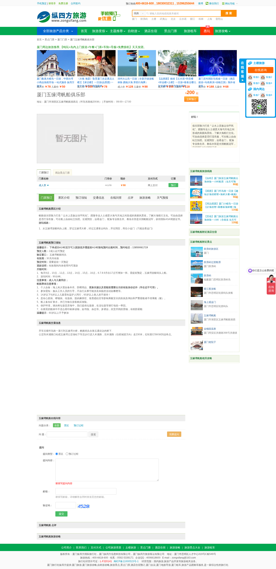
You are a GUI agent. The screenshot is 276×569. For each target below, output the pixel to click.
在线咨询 (261, 70)
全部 (56, 425)
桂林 (201, 19)
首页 (84, 31)
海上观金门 (210, 302)
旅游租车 (190, 31)
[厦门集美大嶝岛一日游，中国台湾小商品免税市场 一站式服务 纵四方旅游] (56, 75)
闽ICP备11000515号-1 (126, 561)
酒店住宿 (150, 31)
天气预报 (162, 197)
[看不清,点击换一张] (83, 506)
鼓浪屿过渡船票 (212, 262)
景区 (66, 425)
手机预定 (42, 3)
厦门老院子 (210, 342)
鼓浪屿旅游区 (211, 248)
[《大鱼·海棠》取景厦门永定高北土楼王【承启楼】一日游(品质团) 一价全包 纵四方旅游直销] (96, 75)
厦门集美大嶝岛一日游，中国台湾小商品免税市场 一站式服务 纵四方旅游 (55, 82)
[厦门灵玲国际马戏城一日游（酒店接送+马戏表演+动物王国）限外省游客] (217, 75)
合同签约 (75, 3)
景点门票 (170, 31)
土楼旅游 (130, 547)
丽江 (192, 19)
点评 (130, 197)
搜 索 (228, 13)
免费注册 (63, 3)
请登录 (52, 3)
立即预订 (191, 99)
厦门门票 (62, 39)
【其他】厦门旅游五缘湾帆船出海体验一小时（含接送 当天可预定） (221, 220)
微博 (200, 3)
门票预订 (46, 197)
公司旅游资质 (113, 547)
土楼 (153, 19)
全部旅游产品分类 (56, 31)
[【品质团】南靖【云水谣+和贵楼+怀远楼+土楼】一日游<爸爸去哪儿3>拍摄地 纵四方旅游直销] (177, 75)
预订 (173, 185)
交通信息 (98, 197)
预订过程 (78, 425)
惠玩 (205, 30)
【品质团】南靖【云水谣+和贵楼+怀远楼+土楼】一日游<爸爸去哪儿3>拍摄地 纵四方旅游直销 (177, 82)
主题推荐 (116, 31)
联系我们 (81, 547)
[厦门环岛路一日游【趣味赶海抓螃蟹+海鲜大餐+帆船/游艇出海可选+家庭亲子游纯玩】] (196, 197)
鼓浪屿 (144, 19)
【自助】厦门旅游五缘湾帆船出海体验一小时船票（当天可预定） (221, 182)
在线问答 (116, 197)
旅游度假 (98, 31)
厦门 (134, 19)
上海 (209, 19)
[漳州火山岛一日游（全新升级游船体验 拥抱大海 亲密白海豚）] (137, 75)
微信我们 (214, 3)
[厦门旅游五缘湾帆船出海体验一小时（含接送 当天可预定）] (196, 223)
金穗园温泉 (210, 328)
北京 (173, 19)
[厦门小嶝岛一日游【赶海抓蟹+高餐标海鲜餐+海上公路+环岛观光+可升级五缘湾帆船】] (196, 210)
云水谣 (182, 19)
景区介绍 (64, 197)
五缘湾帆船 (210, 315)
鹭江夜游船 (210, 288)
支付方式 (96, 547)
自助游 (132, 31)
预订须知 (81, 197)
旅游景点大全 (192, 547)
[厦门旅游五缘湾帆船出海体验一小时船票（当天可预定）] (196, 184)
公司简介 (66, 547)
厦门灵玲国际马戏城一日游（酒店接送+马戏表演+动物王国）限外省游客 (216, 82)
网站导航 (230, 3)
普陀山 (219, 19)
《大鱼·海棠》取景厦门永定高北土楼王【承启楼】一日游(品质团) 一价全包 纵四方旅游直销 (95, 82)
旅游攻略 (221, 31)
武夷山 (163, 19)
